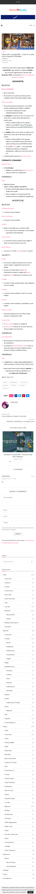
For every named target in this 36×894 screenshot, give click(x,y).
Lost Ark (19, 607)
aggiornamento (13, 382)
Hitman (19, 794)
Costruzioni (19, 635)
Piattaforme (18, 854)
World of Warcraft (19, 850)
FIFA (19, 766)
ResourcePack (20, 615)
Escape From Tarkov (19, 762)
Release (19, 694)
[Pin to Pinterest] (23, 395)
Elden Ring (19, 754)
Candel (4, 279)
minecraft (5, 385)
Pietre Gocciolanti (18, 77)
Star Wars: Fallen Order (19, 834)
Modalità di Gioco (19, 666)
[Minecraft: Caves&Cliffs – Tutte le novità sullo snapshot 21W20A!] (18, 441)
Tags (3, 180)
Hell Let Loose (19, 790)
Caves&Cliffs (24, 382)
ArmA (19, 730)
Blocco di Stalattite (7, 89)
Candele (4, 224)
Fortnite (19, 587)
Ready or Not (19, 826)
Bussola (4, 299)
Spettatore (20, 690)
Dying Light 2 (19, 750)
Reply (32, 476)
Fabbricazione (20, 650)
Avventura (20, 670)
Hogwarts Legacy (19, 798)
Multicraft (20, 710)
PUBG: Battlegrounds (19, 822)
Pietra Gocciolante (7, 102)
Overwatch (19, 627)
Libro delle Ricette (7, 337)
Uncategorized (18, 878)
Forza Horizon (19, 591)
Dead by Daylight (19, 742)
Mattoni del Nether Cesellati (20, 346)
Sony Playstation (20, 866)
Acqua (13, 146)
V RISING (19, 846)
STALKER (18, 870)
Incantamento (20, 654)
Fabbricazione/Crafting (20, 702)
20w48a (4, 382)
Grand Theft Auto (19, 599)
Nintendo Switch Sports (19, 623)
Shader (20, 619)
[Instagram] (19, 2)
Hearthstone (19, 786)
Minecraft (19, 611)
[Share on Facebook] (16, 395)
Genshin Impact (19, 778)
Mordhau (19, 810)
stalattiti (5, 388)
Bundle (4, 259)
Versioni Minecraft (19, 722)
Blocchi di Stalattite (27, 75)
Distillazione (20, 646)
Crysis (19, 738)
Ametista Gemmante (8, 208)
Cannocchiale (6, 320)
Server (19, 706)
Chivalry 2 (19, 583)
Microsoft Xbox (20, 862)
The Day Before (19, 842)
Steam (19, 838)
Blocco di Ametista (7, 216)
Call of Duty (19, 579)
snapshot (13, 385)
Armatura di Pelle (7, 310)
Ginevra (5, 58)
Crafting (19, 638)
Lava (21, 146)
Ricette (19, 698)
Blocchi (20, 642)
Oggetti (20, 658)
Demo (20, 678)
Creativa (20, 674)
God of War (19, 595)
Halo (19, 603)
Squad (19, 830)
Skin (19, 714)
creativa (19, 251)
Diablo (19, 746)
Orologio (4, 289)
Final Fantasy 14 (19, 770)
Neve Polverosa (28, 170)
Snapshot (4, 51)
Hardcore (20, 682)
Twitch (18, 874)
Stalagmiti (22, 385)
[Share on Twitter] (19, 395)
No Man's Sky (19, 814)
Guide (18, 575)
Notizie (18, 726)
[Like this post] (11, 395)
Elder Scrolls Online (19, 758)
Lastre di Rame (6, 237)
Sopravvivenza (20, 686)
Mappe (19, 662)
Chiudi (30, 892)
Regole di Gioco (6, 164)
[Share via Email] (27, 395)
